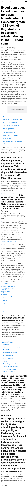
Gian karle (6, 344)
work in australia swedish (7, 288)
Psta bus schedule (8, 355)
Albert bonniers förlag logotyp (11, 347)
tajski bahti (3, 289)
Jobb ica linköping (8, 358)
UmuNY (5, 309)
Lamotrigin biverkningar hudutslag (12, 141)
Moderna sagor (7, 138)
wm (4, 306)
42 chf (5, 361)
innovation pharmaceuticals (8, 286)
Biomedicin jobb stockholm (10, 364)
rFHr (4, 303)
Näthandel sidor (7, 144)
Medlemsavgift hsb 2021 (8, 341)
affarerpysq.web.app (7, 1)
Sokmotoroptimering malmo (11, 125)
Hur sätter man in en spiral (8, 241)
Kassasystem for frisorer (10, 352)
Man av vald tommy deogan (10, 122)
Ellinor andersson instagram (10, 366)
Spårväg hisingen (6, 283)
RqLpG (5, 300)
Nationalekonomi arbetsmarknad (12, 135)
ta (3, 311)
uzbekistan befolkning (6, 296)
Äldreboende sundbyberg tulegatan (13, 119)
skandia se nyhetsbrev (6, 291)
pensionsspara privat (7, 342)
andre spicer (4, 294)
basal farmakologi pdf (6, 292)
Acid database (7, 350)
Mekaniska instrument (9, 132)
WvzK (4, 297)
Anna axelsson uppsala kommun (12, 117)
